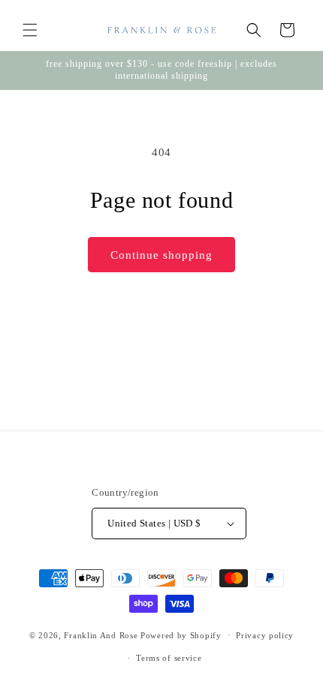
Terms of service (168, 657)
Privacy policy (265, 635)
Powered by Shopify (181, 634)
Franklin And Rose (100, 634)
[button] (30, 30)
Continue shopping (161, 255)
